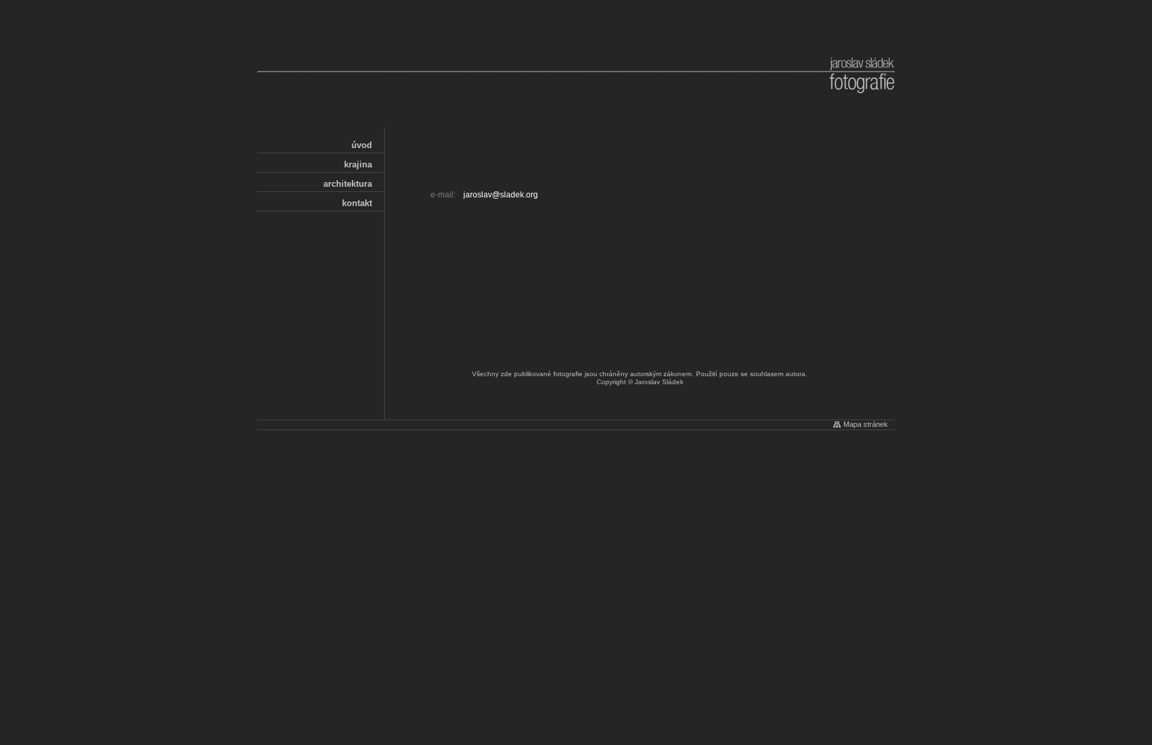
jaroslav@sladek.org (500, 194)
